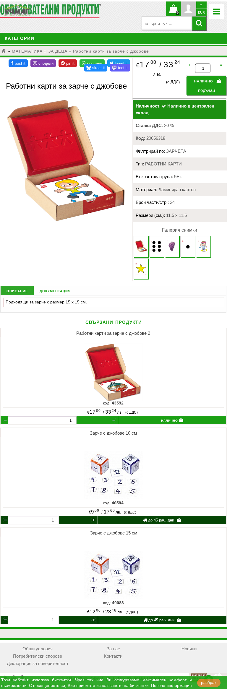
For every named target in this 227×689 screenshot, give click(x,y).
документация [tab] (55, 290)
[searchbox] (167, 23)
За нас (113, 648)
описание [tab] (17, 290)
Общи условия (37, 648)
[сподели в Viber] (43, 63)
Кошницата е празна (173, 12)
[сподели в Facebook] (18, 63)
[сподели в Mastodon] (120, 68)
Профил (188, 8)
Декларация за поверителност (38, 663)
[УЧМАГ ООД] (35, 10)
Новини (189, 648)
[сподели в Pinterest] (68, 63)
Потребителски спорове (37, 656)
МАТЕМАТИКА (27, 51)
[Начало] (3, 51)
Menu (216, 11)
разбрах (209, 682)
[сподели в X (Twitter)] (118, 63)
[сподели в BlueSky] (96, 68)
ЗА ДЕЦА (57, 51)
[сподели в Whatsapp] (92, 63)
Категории (19, 38)
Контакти (113, 656)
